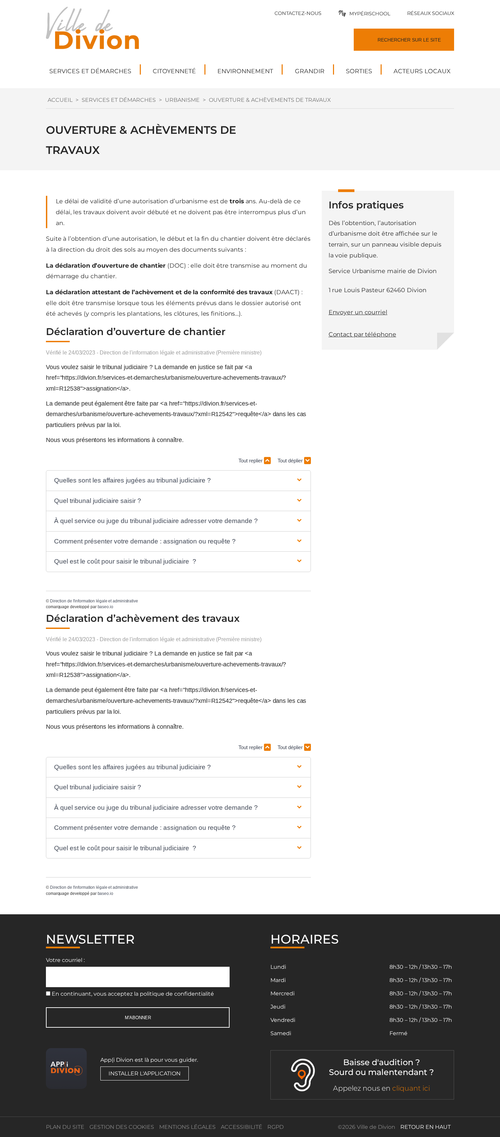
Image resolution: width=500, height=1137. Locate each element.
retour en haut (425, 1127)
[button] (178, 481)
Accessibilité (241, 1127)
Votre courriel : (65, 960)
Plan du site (65, 1127)
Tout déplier (291, 460)
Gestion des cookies (121, 1127)
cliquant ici (411, 1088)
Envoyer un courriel (358, 312)
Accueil (60, 100)
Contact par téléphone (362, 334)
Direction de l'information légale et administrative (94, 601)
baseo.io (105, 606)
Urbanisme (182, 100)
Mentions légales (187, 1127)
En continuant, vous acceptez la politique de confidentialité (133, 994)
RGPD (275, 1127)
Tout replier (251, 460)
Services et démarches (119, 100)
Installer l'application (145, 1073)
